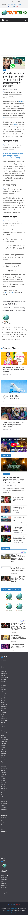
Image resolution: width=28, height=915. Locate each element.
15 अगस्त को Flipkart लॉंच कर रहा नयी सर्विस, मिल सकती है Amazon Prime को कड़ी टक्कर (13, 309)
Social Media (4, 875)
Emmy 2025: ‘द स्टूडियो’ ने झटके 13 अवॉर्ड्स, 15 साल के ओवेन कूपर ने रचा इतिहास (15, 4)
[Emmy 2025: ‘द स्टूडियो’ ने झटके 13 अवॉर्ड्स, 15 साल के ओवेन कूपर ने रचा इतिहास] (6, 529)
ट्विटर (12, 292)
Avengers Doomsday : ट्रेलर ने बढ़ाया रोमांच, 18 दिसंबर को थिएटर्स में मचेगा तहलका (13, 480)
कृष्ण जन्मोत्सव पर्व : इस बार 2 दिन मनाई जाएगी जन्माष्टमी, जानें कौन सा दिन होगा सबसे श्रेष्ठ (13, 369)
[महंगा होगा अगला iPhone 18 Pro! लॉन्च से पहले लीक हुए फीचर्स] (6, 500)
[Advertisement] (14, 36)
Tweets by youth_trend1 (4, 822)
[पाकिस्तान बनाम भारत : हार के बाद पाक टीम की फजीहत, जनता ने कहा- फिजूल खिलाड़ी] (6, 539)
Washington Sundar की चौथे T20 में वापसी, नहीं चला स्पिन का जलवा (18, 509)
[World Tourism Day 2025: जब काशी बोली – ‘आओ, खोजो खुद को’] (6, 520)
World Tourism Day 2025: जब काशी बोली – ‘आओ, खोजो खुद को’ (19, 519)
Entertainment (6, 473)
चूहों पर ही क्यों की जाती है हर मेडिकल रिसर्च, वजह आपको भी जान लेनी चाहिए (13, 397)
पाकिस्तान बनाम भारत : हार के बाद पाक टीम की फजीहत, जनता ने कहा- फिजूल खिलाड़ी (19, 538)
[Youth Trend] (3, 20)
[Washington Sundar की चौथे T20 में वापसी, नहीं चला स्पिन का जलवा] (6, 510)
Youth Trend (15, 89)
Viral (4, 69)
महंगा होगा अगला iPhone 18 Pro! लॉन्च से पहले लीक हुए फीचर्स (18, 499)
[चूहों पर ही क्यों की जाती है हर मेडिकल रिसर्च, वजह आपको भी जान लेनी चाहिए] (14, 381)
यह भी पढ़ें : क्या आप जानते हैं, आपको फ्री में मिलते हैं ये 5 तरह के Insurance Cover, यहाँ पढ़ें (13, 156)
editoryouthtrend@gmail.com (4, 895)
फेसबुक (6, 292)
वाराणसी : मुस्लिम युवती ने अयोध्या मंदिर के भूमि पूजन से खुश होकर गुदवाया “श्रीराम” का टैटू (13, 424)
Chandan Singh (14, 485)
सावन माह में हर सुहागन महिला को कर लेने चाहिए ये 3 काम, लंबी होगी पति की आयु (14, 303)
